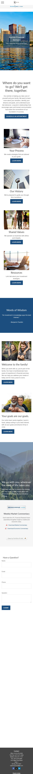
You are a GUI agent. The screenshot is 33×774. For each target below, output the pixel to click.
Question (4, 593)
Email (3, 571)
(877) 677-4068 (19, 755)
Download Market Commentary (17, 525)
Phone (4, 582)
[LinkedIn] (19, 768)
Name (3, 561)
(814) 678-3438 (18, 753)
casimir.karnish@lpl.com (16, 765)
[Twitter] (16, 768)
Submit (6, 608)
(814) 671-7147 (18, 757)
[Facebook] (13, 768)
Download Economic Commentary (18, 528)
